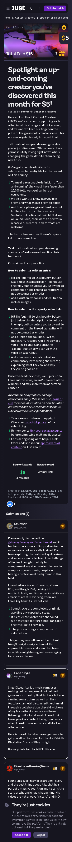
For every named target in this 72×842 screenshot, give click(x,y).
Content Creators (25, 18)
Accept (20, 835)
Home (7, 18)
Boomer (26, 112)
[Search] (30, 8)
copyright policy (35, 422)
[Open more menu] (39, 8)
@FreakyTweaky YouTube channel (30, 542)
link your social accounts (46, 431)
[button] (36, 592)
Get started (54, 8)
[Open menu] (8, 8)
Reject (40, 835)
